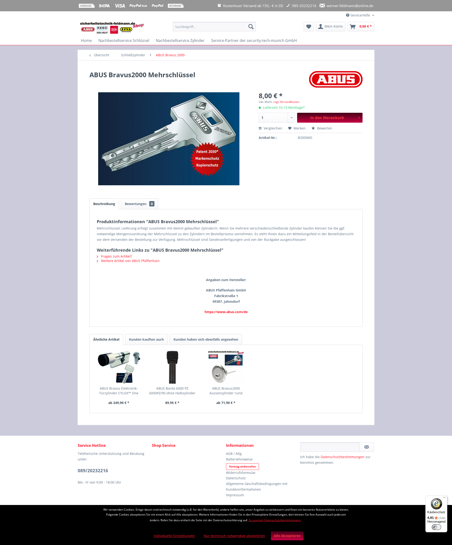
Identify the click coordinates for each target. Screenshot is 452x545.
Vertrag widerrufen (242, 466)
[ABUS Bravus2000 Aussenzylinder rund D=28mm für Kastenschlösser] (226, 367)
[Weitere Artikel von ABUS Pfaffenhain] (336, 79)
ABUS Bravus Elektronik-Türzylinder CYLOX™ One (118, 390)
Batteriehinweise (239, 459)
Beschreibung (104, 204)
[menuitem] (214, 29)
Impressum (235, 495)
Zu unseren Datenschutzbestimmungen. (275, 520)
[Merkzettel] (309, 26)
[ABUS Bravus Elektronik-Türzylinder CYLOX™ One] (119, 367)
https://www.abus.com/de (226, 312)
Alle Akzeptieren (287, 535)
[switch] (436, 527)
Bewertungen (139, 204)
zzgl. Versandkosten (286, 102)
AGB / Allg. (234, 453)
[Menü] (444, 498)
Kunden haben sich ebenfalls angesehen (206, 339)
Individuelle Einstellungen (174, 535)
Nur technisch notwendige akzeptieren (234, 535)
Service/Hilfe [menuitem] (360, 15)
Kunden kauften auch (146, 339)
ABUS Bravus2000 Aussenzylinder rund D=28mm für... (226, 391)
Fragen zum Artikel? (116, 256)
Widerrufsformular (241, 472)
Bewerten (324, 128)
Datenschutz (236, 478)
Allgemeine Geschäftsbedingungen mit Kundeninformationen (256, 486)
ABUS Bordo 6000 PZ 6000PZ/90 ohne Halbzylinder (172, 390)
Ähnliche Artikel (106, 339)
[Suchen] (251, 26)
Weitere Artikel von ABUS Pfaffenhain (130, 260)
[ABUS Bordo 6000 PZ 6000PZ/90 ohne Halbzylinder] (172, 367)
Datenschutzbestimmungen (342, 457)
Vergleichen (272, 128)
